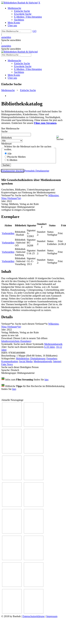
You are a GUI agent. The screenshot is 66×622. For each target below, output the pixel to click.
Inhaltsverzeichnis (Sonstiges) (16, 341)
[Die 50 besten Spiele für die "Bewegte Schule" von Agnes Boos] (33, 559)
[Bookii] (12, 506)
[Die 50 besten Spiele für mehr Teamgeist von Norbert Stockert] (33, 532)
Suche (4, 131)
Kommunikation (9, 361)
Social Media (25, 361)
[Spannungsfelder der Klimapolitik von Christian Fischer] (33, 425)
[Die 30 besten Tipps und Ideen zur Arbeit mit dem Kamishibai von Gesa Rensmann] (12, 425)
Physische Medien (16, 156)
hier (46, 379)
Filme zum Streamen (45, 123)
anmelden (6, 37)
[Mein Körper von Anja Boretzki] (33, 586)
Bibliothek (6, 137)
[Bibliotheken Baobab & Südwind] (19, 2)
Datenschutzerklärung (33, 616)
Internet (57, 361)
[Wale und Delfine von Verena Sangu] (33, 452)
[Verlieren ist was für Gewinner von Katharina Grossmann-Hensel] (33, 479)
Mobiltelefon (22, 358)
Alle (9, 153)
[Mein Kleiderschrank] (33, 612)
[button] (60, 137)
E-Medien (12, 160)
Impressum (51, 616)
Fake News (7, 364)
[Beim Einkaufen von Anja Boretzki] (12, 612)
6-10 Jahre (49, 347)
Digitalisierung (37, 358)
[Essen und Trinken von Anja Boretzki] (12, 586)
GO (34, 31)
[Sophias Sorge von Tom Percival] (12, 479)
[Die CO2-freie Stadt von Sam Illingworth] (12, 452)
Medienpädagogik (53, 344)
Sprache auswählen (11, 40)
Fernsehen (51, 358)
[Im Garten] (12, 532)
